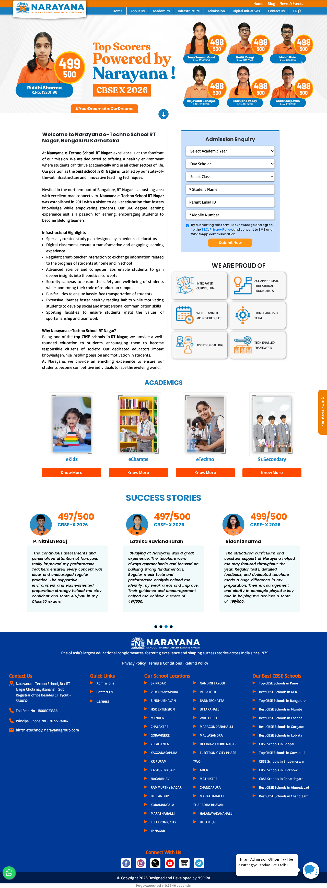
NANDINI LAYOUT (213, 683)
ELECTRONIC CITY (163, 822)
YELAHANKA (160, 744)
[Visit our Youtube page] (170, 865)
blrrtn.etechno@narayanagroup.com (47, 729)
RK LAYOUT (208, 692)
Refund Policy (196, 663)
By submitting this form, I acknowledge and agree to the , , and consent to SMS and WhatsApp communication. (232, 229)
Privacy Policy (220, 229)
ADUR (204, 770)
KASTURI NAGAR (163, 770)
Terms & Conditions (165, 663)
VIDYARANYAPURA (164, 692)
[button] (24, 64)
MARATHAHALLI (163, 813)
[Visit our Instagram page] (141, 865)
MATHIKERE (208, 778)
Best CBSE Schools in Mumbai (281, 709)
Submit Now (230, 242)
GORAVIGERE (160, 735)
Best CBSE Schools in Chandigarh (284, 796)
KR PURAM (159, 761)
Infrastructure (189, 10)
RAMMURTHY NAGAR (166, 787)
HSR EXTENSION (163, 709)
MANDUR (157, 718)
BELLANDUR (160, 796)
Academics (161, 10)
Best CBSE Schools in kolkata (280, 735)
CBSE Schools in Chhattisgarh (281, 778)
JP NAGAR (158, 830)
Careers (103, 701)
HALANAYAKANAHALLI (216, 813)
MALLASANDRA (211, 735)
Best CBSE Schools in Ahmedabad (284, 787)
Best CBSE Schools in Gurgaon (281, 726)
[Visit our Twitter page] (155, 865)
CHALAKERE (159, 726)
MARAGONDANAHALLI (216, 726)
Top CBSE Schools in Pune (278, 683)
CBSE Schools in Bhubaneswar (282, 761)
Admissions (105, 683)
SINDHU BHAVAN (163, 700)
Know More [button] (72, 472)
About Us (138, 10)
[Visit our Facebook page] (126, 865)
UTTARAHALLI (210, 709)
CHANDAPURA (210, 787)
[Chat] (311, 870)
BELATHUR (208, 822)
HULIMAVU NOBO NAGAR (218, 744)
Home (258, 3)
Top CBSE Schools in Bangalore (282, 700)
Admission (216, 10)
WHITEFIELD (209, 718)
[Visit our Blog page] (185, 865)
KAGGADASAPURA (164, 752)
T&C (204, 229)
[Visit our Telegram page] (198, 865)
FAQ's (297, 10)
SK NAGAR (158, 683)
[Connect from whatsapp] (9, 872)
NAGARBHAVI (160, 778)
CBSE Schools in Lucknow (278, 770)
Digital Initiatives (246, 10)
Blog (271, 3)
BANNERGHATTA (212, 700)
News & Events (291, 3)
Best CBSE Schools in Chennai (281, 718)
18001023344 (48, 710)
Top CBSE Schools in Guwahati (282, 752)
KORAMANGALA (162, 804)
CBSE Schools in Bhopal (276, 744)
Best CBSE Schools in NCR (278, 692)
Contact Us (276, 10)
